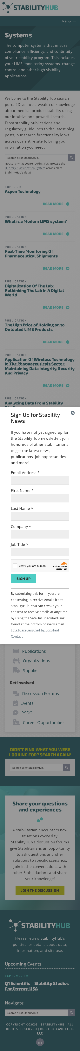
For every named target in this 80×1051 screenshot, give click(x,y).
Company (21, 526)
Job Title (19, 544)
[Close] (73, 413)
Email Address (25, 472)
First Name (22, 490)
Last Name (22, 508)
